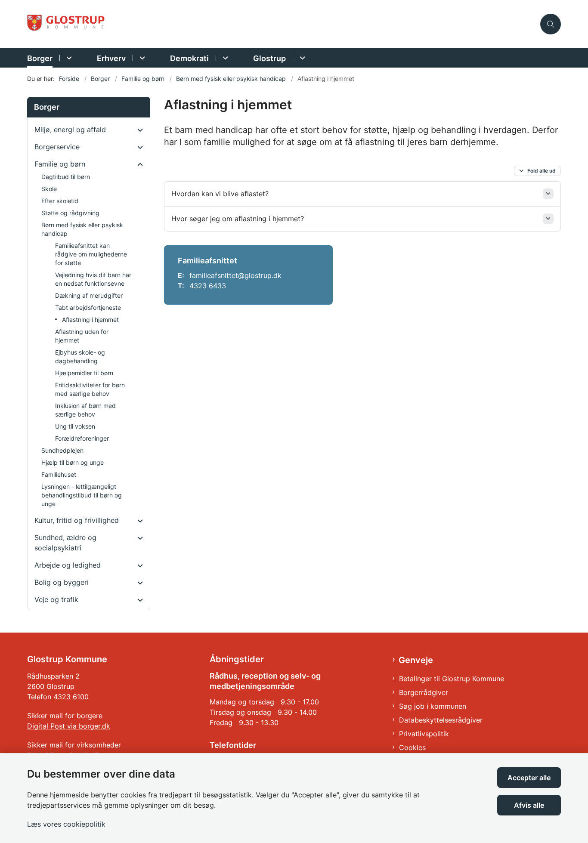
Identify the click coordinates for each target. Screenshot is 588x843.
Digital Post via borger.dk (68, 726)
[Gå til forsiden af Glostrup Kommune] (281, 24)
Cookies (412, 747)
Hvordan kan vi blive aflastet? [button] (220, 193)
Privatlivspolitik (424, 733)
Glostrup (269, 58)
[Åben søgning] (550, 24)
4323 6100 (71, 696)
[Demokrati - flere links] (224, 58)
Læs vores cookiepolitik (66, 824)
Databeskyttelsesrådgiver (441, 720)
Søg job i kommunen (432, 706)
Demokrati (189, 58)
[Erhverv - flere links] (141, 58)
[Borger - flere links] (67, 58)
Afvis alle (529, 805)
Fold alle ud (541, 170)
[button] (138, 130)
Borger (40, 58)
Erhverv (111, 58)
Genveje (416, 660)
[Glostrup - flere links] (301, 58)
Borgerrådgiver (423, 692)
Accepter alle (529, 777)
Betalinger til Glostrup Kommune (451, 678)
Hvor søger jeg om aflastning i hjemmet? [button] (237, 218)
